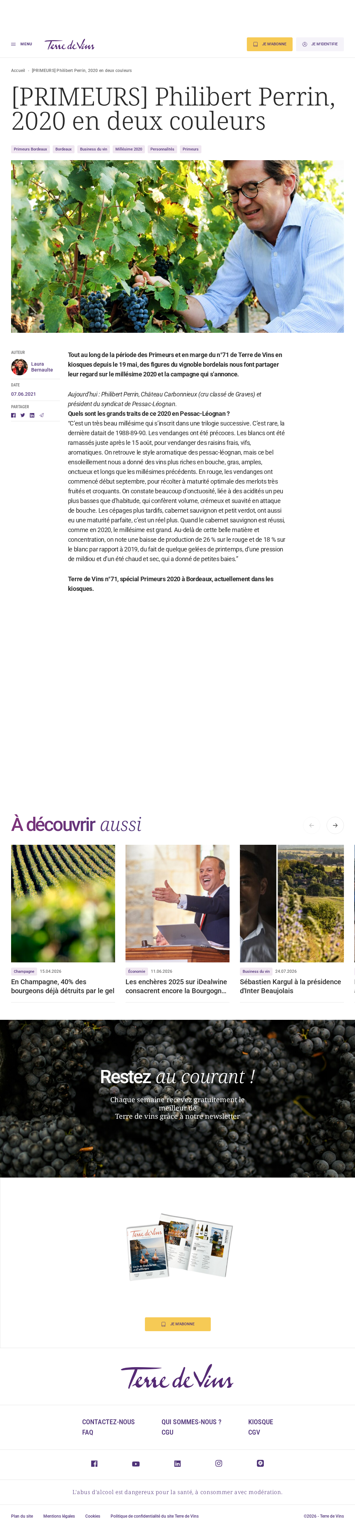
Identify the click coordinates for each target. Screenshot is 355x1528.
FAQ (87, 1432)
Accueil (18, 70)
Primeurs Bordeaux (30, 149)
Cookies (92, 1516)
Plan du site (22, 1516)
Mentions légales (59, 1516)
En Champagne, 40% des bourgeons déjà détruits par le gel (62, 986)
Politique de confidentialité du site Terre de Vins (155, 1516)
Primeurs (191, 149)
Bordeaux (63, 149)
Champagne (24, 971)
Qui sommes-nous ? (192, 1422)
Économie (136, 971)
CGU (167, 1432)
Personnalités (162, 149)
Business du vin (93, 149)
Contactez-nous (108, 1422)
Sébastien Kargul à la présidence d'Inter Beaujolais (290, 986)
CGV (254, 1432)
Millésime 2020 (128, 149)
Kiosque (260, 1422)
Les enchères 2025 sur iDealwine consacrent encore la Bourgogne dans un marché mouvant (176, 986)
